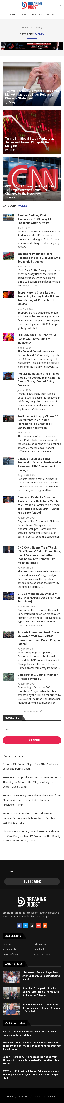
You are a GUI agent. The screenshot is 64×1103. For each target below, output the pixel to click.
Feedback (39, 949)
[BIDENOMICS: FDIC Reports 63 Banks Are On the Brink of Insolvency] (8, 337)
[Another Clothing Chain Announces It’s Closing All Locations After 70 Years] (8, 217)
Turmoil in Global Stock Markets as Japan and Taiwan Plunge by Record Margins (30, 142)
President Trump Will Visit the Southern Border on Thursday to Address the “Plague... (40, 992)
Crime (23, 15)
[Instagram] (32, 925)
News (12, 15)
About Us (23, 1096)
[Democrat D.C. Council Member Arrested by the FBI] (8, 677)
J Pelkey (11, 102)
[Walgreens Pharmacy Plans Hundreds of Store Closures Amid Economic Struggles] (8, 256)
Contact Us (9, 944)
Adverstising (40, 944)
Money (51, 15)
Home (25, 27)
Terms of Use (10, 954)
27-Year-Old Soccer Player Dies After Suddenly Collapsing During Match (41, 975)
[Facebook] (19, 925)
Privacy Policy (10, 949)
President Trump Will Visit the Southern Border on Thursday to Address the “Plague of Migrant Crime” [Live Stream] (32, 782)
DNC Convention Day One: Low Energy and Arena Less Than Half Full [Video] (39, 597)
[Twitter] (25, 925)
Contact (38, 1096)
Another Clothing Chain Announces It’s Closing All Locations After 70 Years (34, 219)
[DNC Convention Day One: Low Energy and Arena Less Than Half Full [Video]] (8, 596)
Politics (37, 15)
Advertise (52, 1096)
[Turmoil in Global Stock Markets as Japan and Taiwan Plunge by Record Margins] (32, 132)
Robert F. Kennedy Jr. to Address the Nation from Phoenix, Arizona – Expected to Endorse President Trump (32, 800)
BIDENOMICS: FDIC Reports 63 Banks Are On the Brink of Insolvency (37, 338)
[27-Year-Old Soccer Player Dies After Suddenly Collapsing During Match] (11, 977)
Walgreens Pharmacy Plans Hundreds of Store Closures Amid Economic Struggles (39, 257)
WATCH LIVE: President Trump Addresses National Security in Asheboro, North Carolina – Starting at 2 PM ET (30, 818)
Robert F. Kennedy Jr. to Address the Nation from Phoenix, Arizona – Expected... (41, 1008)
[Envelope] (38, 925)
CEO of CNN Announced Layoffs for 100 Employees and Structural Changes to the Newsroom (30, 189)
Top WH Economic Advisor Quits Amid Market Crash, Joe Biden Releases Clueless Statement (32, 94)
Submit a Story (42, 954)
